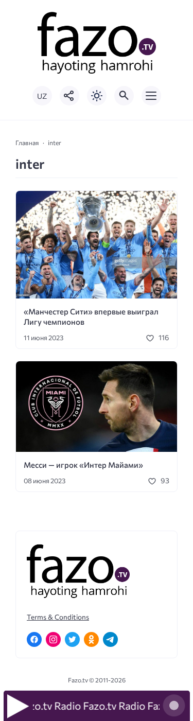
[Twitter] (72, 639)
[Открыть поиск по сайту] (124, 95)
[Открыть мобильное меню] (151, 95)
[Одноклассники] (91, 639)
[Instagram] (53, 639)
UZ (42, 96)
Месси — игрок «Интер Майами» (83, 464)
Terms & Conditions (58, 616)
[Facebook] (34, 639)
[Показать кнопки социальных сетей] (69, 95)
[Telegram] (110, 639)
